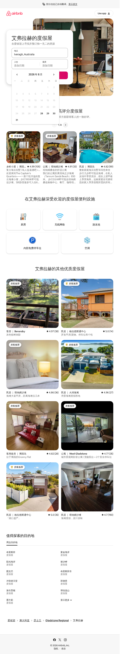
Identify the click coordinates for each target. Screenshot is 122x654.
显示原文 (72, 4)
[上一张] (54, 124)
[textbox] (25, 65)
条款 (63, 648)
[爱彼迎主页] (14, 13)
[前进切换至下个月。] (54, 75)
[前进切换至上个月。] (17, 75)
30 (54, 113)
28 (41, 113)
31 (17, 120)
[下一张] (65, 124)
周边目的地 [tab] (11, 542)
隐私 (56, 648)
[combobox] (39, 54)
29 (48, 113)
